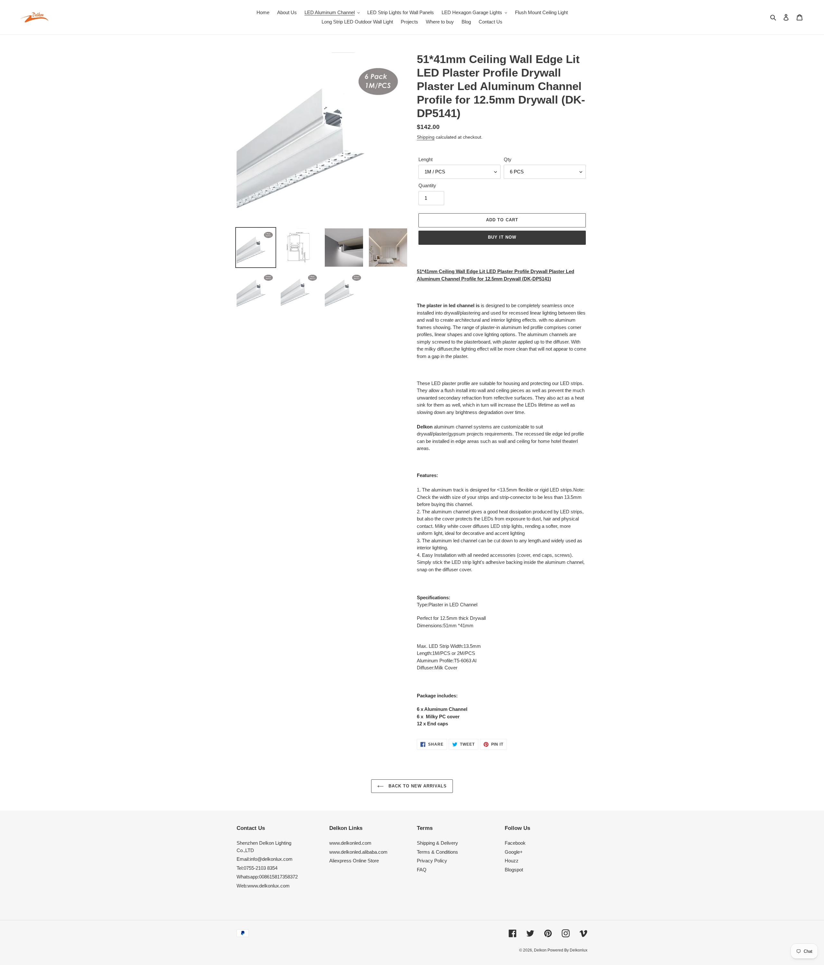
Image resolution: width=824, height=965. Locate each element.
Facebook (515, 843)
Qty (507, 159)
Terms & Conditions (437, 852)
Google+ (514, 852)
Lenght (425, 159)
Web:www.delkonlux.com (263, 885)
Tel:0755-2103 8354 (257, 868)
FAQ (421, 869)
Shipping (426, 137)
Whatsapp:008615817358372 (267, 876)
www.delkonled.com (350, 843)
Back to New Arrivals (417, 786)
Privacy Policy (432, 860)
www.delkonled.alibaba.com (358, 852)
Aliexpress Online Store (354, 860)
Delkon (541, 950)
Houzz (512, 860)
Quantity (427, 185)
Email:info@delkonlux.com (265, 859)
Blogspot (514, 869)
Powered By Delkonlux (567, 950)
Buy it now (502, 237)
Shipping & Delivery (437, 843)
